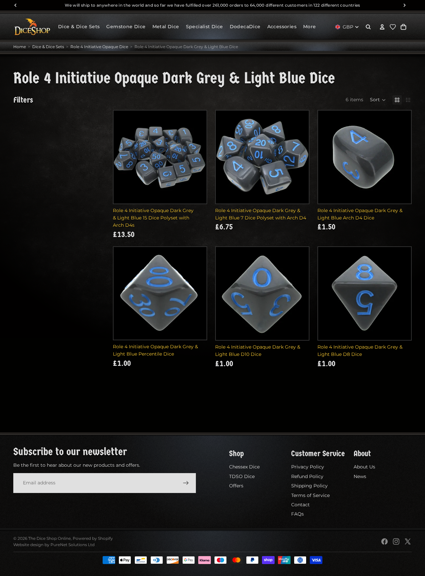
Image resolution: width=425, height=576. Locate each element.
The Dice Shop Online (49, 538)
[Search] (368, 27)
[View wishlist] (392, 27)
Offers (236, 486)
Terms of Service (310, 495)
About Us (364, 467)
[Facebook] (384, 541)
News (360, 476)
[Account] (382, 27)
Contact (300, 505)
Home (19, 46)
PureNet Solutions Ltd (72, 544)
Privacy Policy (307, 467)
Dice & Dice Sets (48, 46)
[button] (378, 100)
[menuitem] (309, 27)
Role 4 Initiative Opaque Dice (99, 46)
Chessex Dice (244, 467)
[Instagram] (396, 541)
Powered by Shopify (93, 538)
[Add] (196, 193)
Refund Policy (307, 476)
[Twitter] (408, 541)
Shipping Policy (309, 486)
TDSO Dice (242, 476)
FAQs (297, 514)
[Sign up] (186, 483)
